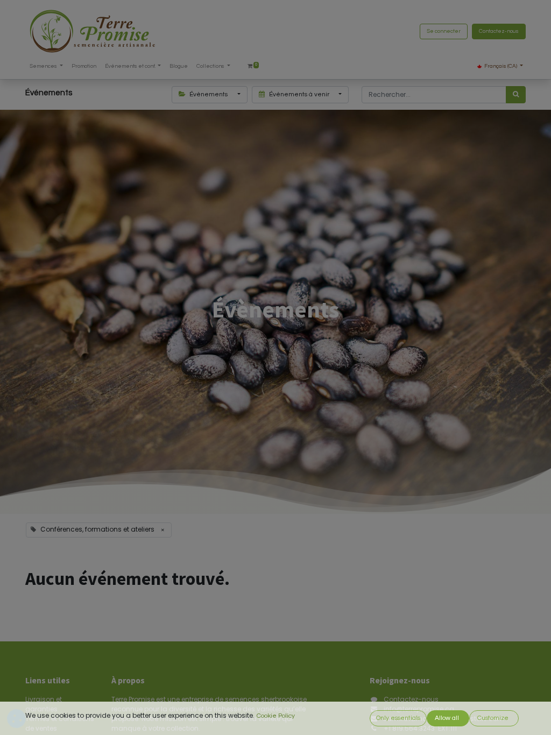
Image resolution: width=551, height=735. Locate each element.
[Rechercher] (516, 94)
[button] (398, 718)
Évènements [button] (208, 94)
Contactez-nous (499, 31)
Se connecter (444, 31)
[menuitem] (84, 66)
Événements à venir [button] (299, 94)
